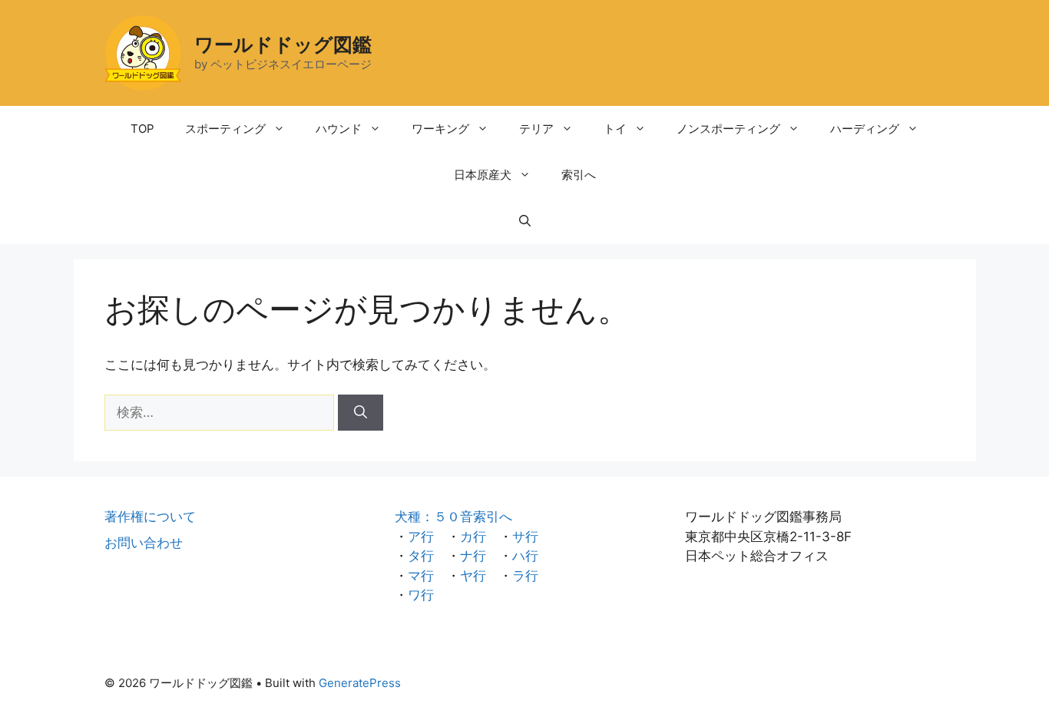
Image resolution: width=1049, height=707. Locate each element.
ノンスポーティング (728, 128)
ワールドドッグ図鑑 (283, 44)
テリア (536, 128)
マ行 (421, 575)
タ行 (421, 555)
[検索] (360, 413)
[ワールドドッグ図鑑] (142, 52)
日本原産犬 (482, 174)
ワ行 (421, 595)
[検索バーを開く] (525, 221)
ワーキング (440, 128)
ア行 (421, 536)
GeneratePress (360, 683)
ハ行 (525, 555)
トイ (615, 128)
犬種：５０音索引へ (453, 516)
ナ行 (473, 555)
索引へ (578, 174)
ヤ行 (473, 575)
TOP (142, 128)
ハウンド (339, 128)
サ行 (525, 536)
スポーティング (225, 128)
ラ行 (525, 575)
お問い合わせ (143, 542)
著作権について (150, 516)
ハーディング (864, 128)
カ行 (473, 536)
